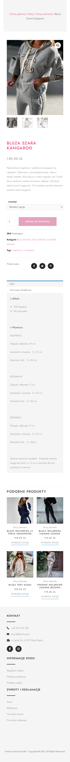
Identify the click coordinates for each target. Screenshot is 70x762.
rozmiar (12, 201)
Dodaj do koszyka (37, 221)
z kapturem (17, 250)
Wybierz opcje (20, 542)
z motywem (28, 250)
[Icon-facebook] (10, 649)
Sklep (31, 14)
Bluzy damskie (24, 239)
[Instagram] (18, 649)
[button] (58, 45)
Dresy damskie (44, 14)
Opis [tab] (12, 283)
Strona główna (17, 14)
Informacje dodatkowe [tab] (20, 290)
